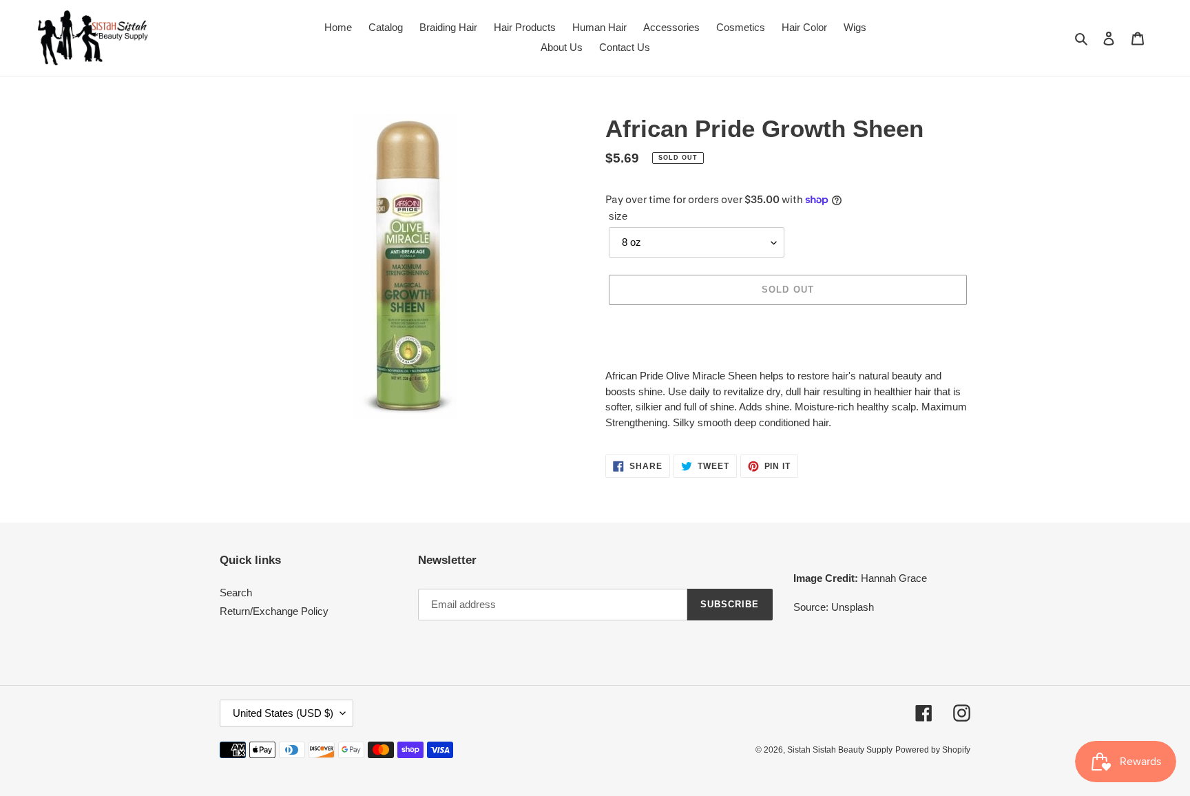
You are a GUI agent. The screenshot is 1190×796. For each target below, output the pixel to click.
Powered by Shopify (932, 750)
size (618, 216)
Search (236, 592)
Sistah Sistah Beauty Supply (839, 750)
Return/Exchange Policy (274, 611)
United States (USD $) (283, 713)
